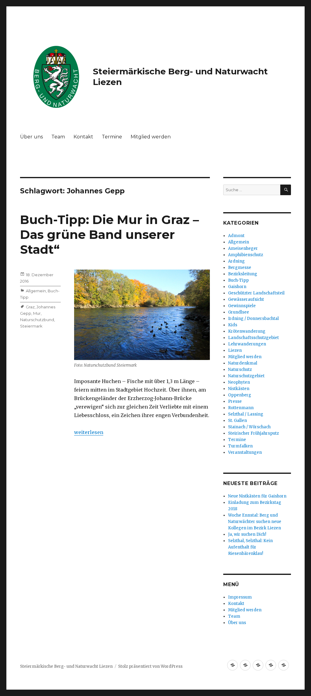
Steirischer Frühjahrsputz (253, 433)
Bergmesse (239, 267)
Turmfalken (240, 446)
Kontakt (83, 137)
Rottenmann (241, 407)
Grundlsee (238, 312)
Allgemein (36, 290)
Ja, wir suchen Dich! (247, 534)
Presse (235, 401)
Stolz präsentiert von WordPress (150, 666)
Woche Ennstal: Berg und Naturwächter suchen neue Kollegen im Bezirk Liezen (254, 522)
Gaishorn (237, 286)
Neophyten (239, 382)
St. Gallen (237, 420)
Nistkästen (238, 388)
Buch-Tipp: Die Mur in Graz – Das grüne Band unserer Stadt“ (109, 234)
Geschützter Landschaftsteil (256, 293)
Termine (112, 137)
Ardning (236, 261)
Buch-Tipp (238, 280)
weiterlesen (88, 432)
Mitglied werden (151, 137)
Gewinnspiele (242, 305)
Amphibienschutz (245, 254)
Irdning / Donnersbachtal (253, 318)
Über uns (31, 137)
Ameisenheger (243, 248)
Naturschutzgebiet (246, 376)
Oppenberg (239, 395)
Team (58, 137)
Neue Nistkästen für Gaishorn (257, 496)
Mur (37, 313)
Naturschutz (240, 369)
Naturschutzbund (37, 319)
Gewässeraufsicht (246, 299)
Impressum (240, 597)
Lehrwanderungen (247, 344)
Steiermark (31, 326)
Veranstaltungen (245, 452)
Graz (30, 306)
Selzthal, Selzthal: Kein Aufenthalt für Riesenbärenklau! (250, 547)
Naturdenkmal (242, 363)
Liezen (235, 350)
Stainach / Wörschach (249, 426)
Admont (236, 235)
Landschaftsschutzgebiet (253, 337)
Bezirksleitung (242, 274)
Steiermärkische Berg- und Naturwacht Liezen (66, 666)
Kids (232, 325)
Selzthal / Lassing (245, 414)
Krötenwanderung (246, 331)
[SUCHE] (285, 190)
